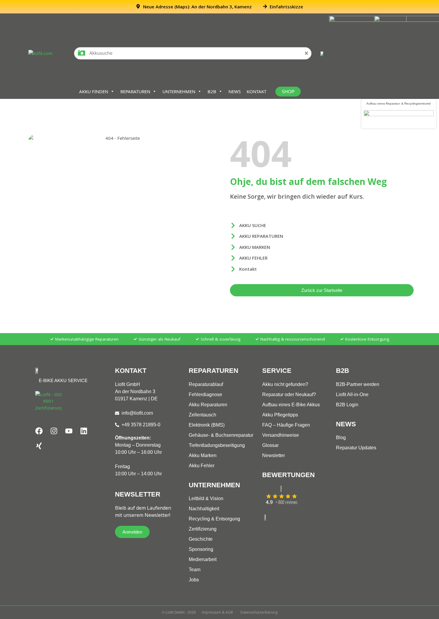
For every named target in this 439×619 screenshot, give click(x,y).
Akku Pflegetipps (280, 414)
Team (194, 569)
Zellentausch (202, 414)
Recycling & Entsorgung (214, 518)
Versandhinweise (280, 435)
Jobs (194, 579)
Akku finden (93, 91)
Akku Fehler (201, 465)
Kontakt (256, 91)
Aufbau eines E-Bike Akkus (291, 404)
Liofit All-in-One (352, 394)
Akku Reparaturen (208, 404)
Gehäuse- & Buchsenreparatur (221, 435)
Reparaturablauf (206, 384)
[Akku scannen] (81, 54)
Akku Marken (203, 455)
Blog (341, 437)
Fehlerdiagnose (205, 394)
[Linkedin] (83, 431)
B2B (212, 91)
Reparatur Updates (356, 447)
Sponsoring (201, 549)
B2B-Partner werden (357, 384)
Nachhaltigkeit (204, 508)
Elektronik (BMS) (207, 425)
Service (276, 370)
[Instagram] (54, 431)
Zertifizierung (203, 528)
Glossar (270, 445)
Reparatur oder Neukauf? (289, 394)
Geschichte (201, 539)
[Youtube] (69, 431)
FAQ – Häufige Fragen (286, 425)
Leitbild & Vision (206, 498)
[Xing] (39, 446)
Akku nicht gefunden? (285, 384)
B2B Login (347, 404)
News (234, 91)
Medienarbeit (203, 559)
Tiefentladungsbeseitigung (217, 445)
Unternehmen (178, 91)
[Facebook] (39, 431)
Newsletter (273, 455)
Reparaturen (135, 91)
